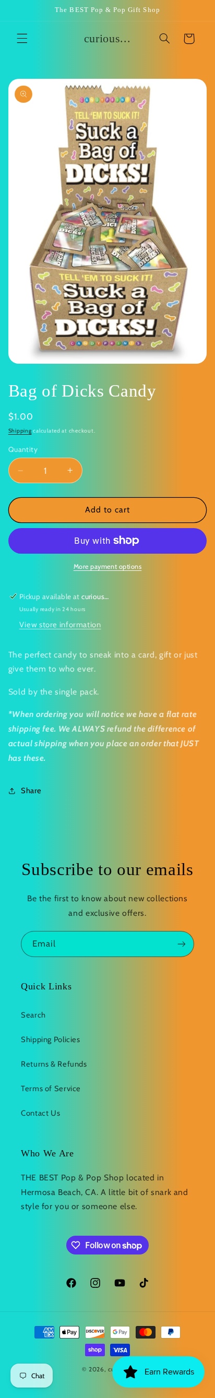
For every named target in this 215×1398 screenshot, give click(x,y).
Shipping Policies (50, 1039)
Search (33, 1015)
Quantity (23, 449)
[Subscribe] (182, 944)
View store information (60, 624)
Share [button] (31, 790)
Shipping (20, 430)
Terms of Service (51, 1088)
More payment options (108, 566)
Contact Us (40, 1113)
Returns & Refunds (54, 1064)
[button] (22, 39)
